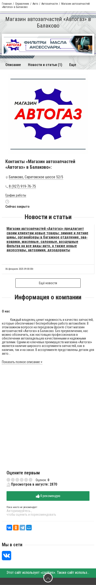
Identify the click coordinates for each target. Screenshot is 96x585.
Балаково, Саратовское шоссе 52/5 (36, 177)
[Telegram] (22, 527)
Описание (13, 65)
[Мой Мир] (29, 527)
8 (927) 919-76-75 (22, 186)
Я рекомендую (50, 496)
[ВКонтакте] (9, 527)
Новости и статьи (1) (45, 65)
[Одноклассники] (16, 527)
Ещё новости (48, 283)
